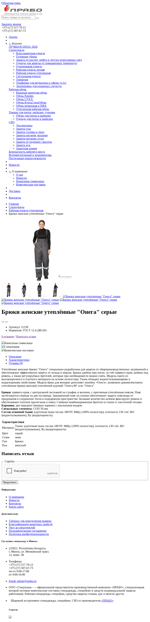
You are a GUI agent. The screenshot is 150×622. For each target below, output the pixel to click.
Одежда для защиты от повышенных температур (46, 63)
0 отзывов (7, 336)
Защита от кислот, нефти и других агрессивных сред (49, 59)
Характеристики (19, 359)
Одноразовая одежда (29, 66)
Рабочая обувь (17, 89)
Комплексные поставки (31, 184)
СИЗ (11, 122)
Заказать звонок (11, 24)
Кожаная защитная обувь (31, 92)
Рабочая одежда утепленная (33, 73)
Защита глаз (23, 128)
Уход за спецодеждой (22, 527)
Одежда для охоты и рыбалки (34, 118)
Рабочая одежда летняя (30, 69)
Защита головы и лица (30, 132)
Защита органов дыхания (32, 135)
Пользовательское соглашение (27, 530)
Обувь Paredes (24, 96)
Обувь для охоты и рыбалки (33, 115)
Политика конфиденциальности (29, 534)
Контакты (15, 197)
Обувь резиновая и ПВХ (31, 105)
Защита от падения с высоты (34, 141)
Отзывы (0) (16, 363)
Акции (13, 36)
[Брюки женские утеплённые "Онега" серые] (41, 281)
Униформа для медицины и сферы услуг (41, 82)
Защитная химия (26, 148)
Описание (15, 356)
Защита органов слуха (30, 138)
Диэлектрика (24, 125)
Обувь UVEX (24, 99)
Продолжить (10, 482)
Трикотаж (22, 79)
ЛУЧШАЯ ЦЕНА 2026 (23, 46)
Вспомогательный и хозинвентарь (30, 155)
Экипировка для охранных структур (39, 86)
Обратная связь (10, 3)
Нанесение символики (30, 181)
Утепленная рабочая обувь (32, 109)
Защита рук (23, 145)
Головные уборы (26, 56)
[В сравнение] (6, 321)
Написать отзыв (26, 336)
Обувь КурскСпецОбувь (31, 102)
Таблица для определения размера (30, 520)
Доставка (14, 191)
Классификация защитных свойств (30, 524)
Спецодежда (16, 50)
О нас (19, 174)
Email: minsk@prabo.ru (22, 581)
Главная (14, 203)
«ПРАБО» (107, 600)
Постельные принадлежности (27, 158)
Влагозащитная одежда (30, 53)
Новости (14, 164)
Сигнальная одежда (28, 76)
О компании (16, 496)
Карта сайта (16, 506)
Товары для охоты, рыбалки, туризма (32, 112)
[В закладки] (2, 321)
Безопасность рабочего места (27, 151)
